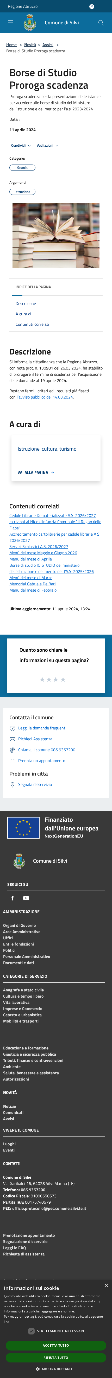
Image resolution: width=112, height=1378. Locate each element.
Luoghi (9, 1144)
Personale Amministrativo (26, 956)
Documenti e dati (18, 963)
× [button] (106, 1286)
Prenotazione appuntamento (29, 1235)
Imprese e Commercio (22, 1008)
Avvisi (47, 44)
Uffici (8, 938)
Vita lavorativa (16, 1002)
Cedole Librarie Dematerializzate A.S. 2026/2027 (52, 515)
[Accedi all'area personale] (92, 7)
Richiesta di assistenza (24, 1254)
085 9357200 (33, 1190)
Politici (9, 950)
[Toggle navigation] (10, 22)
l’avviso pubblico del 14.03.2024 (45, 397)
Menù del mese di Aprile (30, 559)
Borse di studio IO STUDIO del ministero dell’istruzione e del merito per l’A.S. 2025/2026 (51, 568)
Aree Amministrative (21, 931)
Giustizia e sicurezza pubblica (29, 1054)
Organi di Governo (19, 925)
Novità (30, 44)
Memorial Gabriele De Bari (32, 584)
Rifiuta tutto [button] (55, 1357)
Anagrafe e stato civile (23, 990)
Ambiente (12, 1066)
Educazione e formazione (25, 1048)
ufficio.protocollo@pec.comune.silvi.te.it (49, 1208)
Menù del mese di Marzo (30, 577)
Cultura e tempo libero (23, 996)
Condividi (18, 145)
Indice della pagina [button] (33, 286)
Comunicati (13, 1112)
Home (11, 44)
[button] (56, 1369)
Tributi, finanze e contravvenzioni (33, 1060)
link (6, 1321)
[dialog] (56, 1329)
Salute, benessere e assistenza (31, 1073)
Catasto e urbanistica (22, 1015)
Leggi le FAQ (14, 1248)
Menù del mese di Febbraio (33, 590)
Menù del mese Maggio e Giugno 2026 (43, 553)
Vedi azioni (45, 145)
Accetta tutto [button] (56, 1345)
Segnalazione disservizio (25, 1241)
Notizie (9, 1106)
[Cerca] (101, 23)
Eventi (9, 1150)
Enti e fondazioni (18, 944)
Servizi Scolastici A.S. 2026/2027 (38, 546)
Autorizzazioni (16, 1079)
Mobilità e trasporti (21, 1021)
